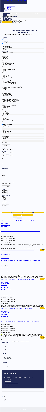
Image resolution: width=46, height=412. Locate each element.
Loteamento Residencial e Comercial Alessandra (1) (12, 86)
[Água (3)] (6, 199)
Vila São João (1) (6, 113)
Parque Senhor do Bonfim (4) (8, 120)
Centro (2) (5, 118)
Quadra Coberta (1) (6, 96)
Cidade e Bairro (5, 51)
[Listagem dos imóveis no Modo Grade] (13, 216)
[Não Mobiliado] (4, 192)
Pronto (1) (5, 179)
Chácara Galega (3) (6, 65)
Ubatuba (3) (5, 129)
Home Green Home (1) (7, 183)
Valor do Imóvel (5, 168)
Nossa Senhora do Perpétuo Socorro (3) (10, 92)
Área (3, 157)
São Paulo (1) (5, 141)
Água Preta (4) (5, 53)
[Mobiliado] (4, 191)
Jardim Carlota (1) (6, 75)
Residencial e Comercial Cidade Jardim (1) (10, 99)
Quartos (3, 148)
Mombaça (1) (5, 135)
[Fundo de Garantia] (5, 204)
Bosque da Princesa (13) (7, 59)
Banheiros (4, 151)
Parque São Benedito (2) (7, 94)
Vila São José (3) (6, 123)
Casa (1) (4, 45)
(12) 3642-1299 (8, 381)
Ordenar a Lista (5, 207)
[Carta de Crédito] (5, 205)
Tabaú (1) (4, 111)
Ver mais (42, 249)
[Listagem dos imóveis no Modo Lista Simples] (16, 216)
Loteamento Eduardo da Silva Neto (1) (9, 82)
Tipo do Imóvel (5, 41)
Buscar (12, 212)
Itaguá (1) (4, 130)
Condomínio (4, 180)
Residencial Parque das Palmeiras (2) (9, 105)
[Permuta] (5, 203)
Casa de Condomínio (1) (7, 46)
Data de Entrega (5, 184)
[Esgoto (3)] (6, 197)
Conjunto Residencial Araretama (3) (9, 69)
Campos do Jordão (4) (7, 124)
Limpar (33, 212)
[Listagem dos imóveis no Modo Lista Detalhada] (15, 216)
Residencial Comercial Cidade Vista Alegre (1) (11, 98)
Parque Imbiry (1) (6, 126)
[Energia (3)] (6, 198)
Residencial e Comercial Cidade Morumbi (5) (11, 100)
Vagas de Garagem (5, 154)
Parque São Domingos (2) (7, 95)
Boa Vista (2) (5, 58)
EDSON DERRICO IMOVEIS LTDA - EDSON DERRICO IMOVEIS (13, 0)
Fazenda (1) (5, 49)
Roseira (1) (5, 138)
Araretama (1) (5, 56)
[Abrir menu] (0, 12)
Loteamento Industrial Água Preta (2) (9, 83)
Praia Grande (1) (6, 132)
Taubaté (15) (5, 114)
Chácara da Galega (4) (7, 64)
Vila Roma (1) (5, 139)
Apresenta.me (23, 409)
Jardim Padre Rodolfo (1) (7, 77)
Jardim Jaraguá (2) (6, 119)
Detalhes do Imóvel (6, 195)
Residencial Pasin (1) (6, 106)
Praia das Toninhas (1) (7, 131)
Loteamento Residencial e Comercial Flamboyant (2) (12, 87)
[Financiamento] (5, 202)
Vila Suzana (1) (5, 142)
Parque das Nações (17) (7, 93)
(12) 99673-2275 (8, 379)
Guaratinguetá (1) (6, 136)
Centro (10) (5, 62)
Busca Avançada (17, 214)
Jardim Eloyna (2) (6, 76)
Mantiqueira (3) (6, 88)
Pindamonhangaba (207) (8, 52)
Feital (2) (4, 71)
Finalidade (4, 38)
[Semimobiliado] (4, 190)
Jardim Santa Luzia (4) (7, 80)
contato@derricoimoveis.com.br (11, 383)
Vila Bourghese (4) (6, 112)
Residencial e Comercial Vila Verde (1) (9, 101)
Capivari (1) (5, 125)
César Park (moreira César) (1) (8, 63)
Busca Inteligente (5, 144)
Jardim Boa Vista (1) (6, 74)
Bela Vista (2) (5, 57)
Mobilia (3, 189)
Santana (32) (5, 107)
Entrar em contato (7, 21)
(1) (3, 133)
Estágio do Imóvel (5, 177)
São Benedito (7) (6, 108)
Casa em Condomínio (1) (7, 47)
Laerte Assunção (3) (6, 81)
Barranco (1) (5, 117)
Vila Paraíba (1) (5, 137)
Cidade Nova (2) (6, 68)
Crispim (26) (5, 70)
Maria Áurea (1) (5, 89)
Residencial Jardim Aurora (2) (8, 102)
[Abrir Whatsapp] (43, 409)
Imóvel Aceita (4, 201)
